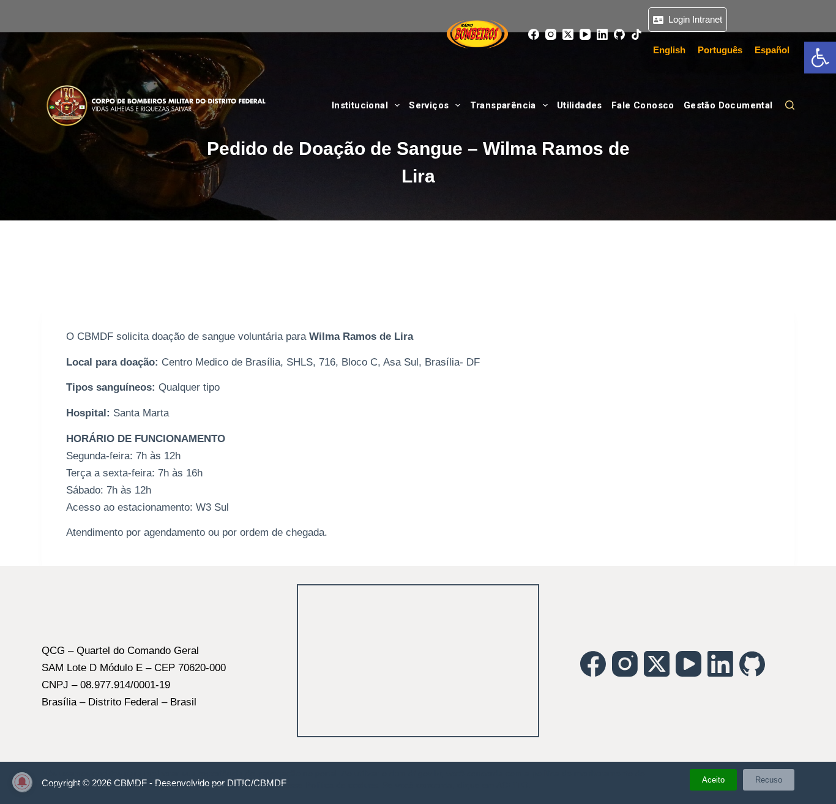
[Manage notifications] (22, 782)
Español (772, 50)
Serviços (429, 105)
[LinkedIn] (602, 34)
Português (720, 50)
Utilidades (579, 105)
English (669, 50)
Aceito (713, 779)
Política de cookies (341, 785)
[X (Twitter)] (567, 34)
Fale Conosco (642, 105)
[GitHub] (619, 34)
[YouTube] (585, 34)
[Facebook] (533, 34)
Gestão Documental (728, 105)
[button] (820, 57)
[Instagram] (550, 34)
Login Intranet (692, 19)
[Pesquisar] (789, 105)
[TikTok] (636, 34)
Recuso (768, 779)
